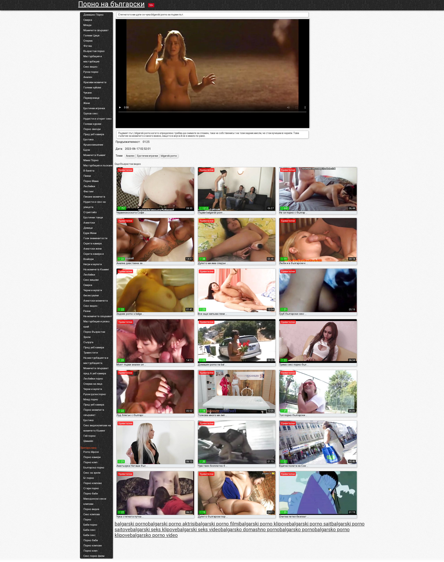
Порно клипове (92, 483)
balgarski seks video (199, 529)
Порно (87, 519)
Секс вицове (91, 279)
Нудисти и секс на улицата (94, 204)
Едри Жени (89, 233)
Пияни (87, 175)
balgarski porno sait (310, 524)
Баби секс (89, 535)
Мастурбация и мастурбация (92, 59)
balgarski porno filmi (217, 524)
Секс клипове (91, 514)
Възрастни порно (94, 51)
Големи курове (92, 123)
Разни (87, 311)
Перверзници (91, 97)
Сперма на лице (92, 383)
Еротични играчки (94, 108)
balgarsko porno (297, 529)
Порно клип (90, 462)
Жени (86, 103)
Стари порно (91, 488)
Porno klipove (91, 452)
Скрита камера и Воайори (93, 256)
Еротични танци (93, 217)
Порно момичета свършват (93, 412)
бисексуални (91, 295)
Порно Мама (91, 181)
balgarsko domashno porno (250, 529)
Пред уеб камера (93, 134)
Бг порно (88, 478)
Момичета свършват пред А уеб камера (96, 371)
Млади (87, 25)
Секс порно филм (93, 555)
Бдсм (86, 149)
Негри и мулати (92, 264)
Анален (87, 77)
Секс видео (90, 66)
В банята (88, 170)
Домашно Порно (93, 14)
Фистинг (88, 191)
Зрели (87, 337)
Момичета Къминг (94, 155)
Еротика (88, 139)
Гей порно (89, 435)
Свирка (87, 19)
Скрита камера (92, 243)
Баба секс (89, 529)
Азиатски (89, 222)
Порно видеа (91, 509)
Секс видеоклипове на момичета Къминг (97, 428)
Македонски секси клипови (94, 501)
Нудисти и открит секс (97, 118)
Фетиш (87, 45)
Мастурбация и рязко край (96, 324)
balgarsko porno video (154, 535)
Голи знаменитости (95, 238)
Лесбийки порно (93, 378)
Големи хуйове (92, 87)
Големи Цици (91, 35)
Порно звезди (92, 129)
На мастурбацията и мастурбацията (95, 360)
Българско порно (93, 467)
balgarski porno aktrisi (171, 524)
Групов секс (90, 113)
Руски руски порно (94, 394)
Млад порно (90, 399)
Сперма (87, 40)
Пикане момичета (94, 196)
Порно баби (90, 493)
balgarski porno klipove (264, 524)
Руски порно (90, 71)
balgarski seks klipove (153, 529)
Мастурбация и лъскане (98, 165)
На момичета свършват (97, 316)
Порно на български (111, 4)
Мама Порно (91, 160)
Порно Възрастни (94, 331)
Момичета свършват (96, 30)
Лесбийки (89, 186)
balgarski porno (131, 524)
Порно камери (92, 457)
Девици (88, 227)
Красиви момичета (94, 82)
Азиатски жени (92, 248)
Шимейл (88, 441)
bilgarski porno (169, 155)
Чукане (87, 92)
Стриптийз (90, 212)
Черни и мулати (92, 290)
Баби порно (90, 524)
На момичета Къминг (96, 269)
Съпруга (88, 342)
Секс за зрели (91, 472)
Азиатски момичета (95, 300)
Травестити (90, 352)
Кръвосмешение (93, 144)
